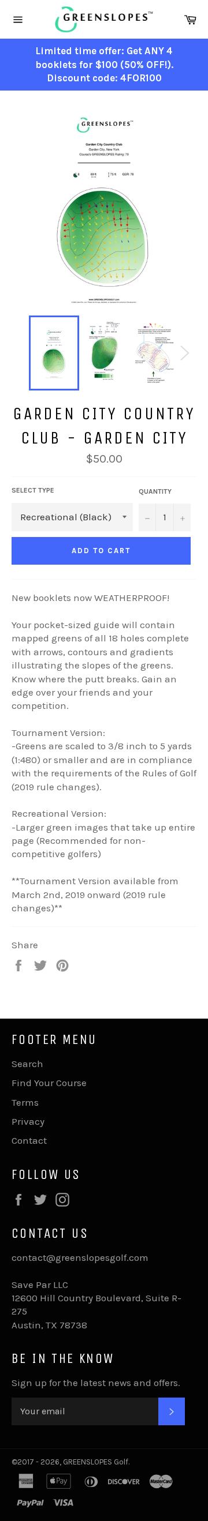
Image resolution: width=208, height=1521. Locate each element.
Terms (25, 1102)
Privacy (28, 1121)
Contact (29, 1140)
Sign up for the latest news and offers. (96, 1382)
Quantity (155, 491)
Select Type (33, 490)
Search (27, 1063)
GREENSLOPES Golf (95, 1462)
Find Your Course (49, 1082)
